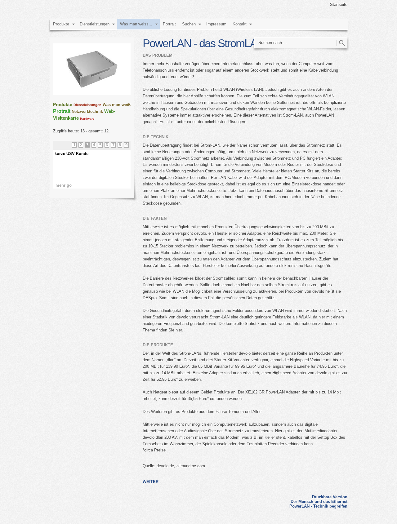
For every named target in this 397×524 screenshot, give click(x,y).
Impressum (216, 24)
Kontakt (240, 24)
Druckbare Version (329, 497)
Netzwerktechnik (87, 111)
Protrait (61, 111)
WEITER (150, 481)
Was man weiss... (136, 24)
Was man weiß (117, 104)
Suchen (189, 24)
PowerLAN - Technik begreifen (318, 506)
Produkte (61, 24)
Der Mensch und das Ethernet (319, 501)
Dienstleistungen (94, 24)
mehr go (64, 185)
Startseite (338, 4)
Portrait (169, 24)
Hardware (87, 118)
